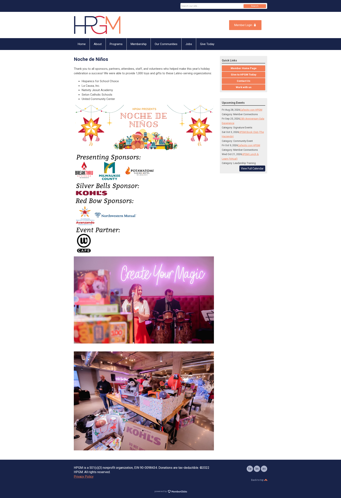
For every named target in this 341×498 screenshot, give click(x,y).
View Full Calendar (252, 168)
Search (255, 6)
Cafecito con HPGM (251, 109)
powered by (161, 491)
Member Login (243, 25)
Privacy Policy (84, 476)
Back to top (257, 480)
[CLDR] (112, 25)
